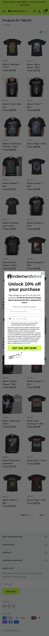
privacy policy (25, 343)
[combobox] (11, 319)
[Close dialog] (42, 273)
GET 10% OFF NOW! (24, 348)
